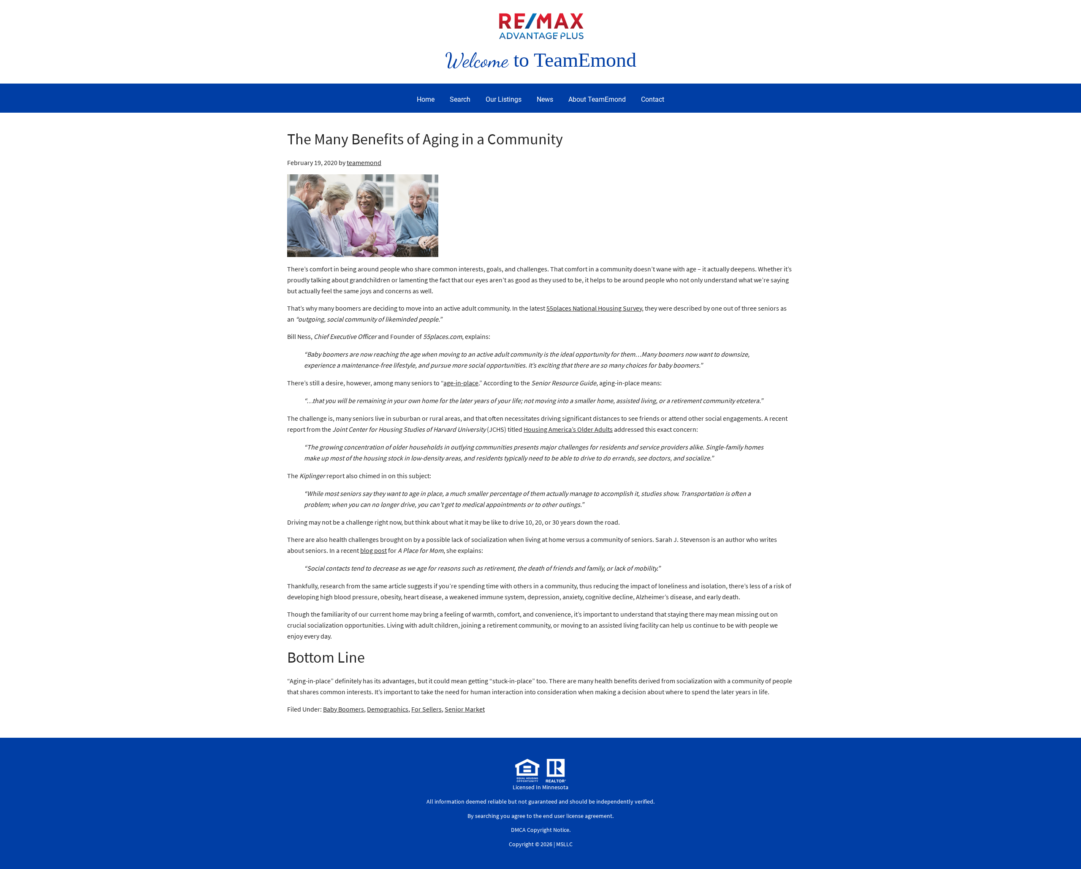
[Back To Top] (1066, 845)
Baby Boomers (343, 709)
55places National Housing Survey (594, 308)
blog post (373, 550)
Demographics (387, 709)
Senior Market (465, 709)
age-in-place (460, 383)
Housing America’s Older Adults (568, 429)
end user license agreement (577, 816)
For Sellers (426, 709)
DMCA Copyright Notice (540, 830)
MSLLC (564, 844)
